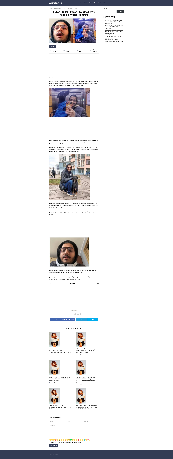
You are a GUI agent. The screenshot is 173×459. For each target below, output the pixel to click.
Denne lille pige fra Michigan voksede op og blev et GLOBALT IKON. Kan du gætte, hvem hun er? (114, 31)
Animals (85, 2)
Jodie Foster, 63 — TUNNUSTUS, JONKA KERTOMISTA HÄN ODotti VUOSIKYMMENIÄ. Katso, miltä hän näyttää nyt (60, 351)
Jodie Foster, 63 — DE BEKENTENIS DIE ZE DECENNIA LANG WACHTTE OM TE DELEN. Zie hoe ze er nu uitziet (60, 407)
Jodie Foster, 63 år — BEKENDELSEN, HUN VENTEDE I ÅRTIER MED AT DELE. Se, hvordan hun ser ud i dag (86, 350)
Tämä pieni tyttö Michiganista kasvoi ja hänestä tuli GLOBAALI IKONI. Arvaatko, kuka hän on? (114, 27)
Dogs (90, 2)
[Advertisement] (74, 65)
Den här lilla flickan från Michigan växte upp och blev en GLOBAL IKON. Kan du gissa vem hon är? (114, 36)
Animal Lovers (55, 3)
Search (105, 8)
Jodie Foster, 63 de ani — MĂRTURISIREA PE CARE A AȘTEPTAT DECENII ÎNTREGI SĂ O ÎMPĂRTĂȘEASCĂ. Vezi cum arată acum (86, 407)
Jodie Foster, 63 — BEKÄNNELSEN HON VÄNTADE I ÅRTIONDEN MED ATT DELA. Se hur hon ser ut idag (60, 379)
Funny (104, 2)
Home (80, 2)
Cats (95, 2)
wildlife (74, 310)
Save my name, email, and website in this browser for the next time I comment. (66, 442)
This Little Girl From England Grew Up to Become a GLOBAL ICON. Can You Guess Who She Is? (114, 22)
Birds (99, 2)
